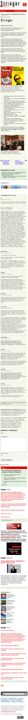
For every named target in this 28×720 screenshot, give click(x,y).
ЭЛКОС (20, 714)
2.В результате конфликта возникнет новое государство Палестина (14, 478)
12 (1, 403)
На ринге (4, 698)
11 (24, 402)
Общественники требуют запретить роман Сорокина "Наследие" (12, 678)
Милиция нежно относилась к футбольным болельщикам (6, 162)
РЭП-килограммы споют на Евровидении (12, 669)
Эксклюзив (5, 700)
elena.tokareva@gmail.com (8, 711)
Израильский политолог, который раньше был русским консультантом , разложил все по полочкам (13, 664)
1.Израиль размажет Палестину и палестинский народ (12, 475)
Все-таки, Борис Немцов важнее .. (10, 645)
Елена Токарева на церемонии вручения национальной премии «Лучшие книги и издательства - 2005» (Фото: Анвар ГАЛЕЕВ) (10, 152)
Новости (21, 698)
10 (22, 402)
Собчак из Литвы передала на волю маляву (12, 510)
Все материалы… (7, 520)
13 (3, 403)
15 (8, 403)
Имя (2, 433)
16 (10, 403)
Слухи (12, 700)
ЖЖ (19, 536)
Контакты (21, 701)
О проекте (14, 701)
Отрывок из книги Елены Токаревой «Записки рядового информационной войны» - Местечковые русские (13, 173)
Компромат (12, 698)
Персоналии (5, 701)
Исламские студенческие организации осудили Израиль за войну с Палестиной (13, 654)
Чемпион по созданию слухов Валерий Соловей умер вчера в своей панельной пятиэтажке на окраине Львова (14, 505)
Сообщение (4, 436)
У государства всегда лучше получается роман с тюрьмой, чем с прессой (14, 176)
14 (5, 403)
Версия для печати (6, 17)
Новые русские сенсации (7, 630)
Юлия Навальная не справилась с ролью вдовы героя (13, 561)
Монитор (19, 700)
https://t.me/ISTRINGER (8, 536)
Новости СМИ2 (4, 464)
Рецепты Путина (5, 516)
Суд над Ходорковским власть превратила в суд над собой (19, 162)
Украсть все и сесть (6, 513)
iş (1, 198)
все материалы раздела (19, 10)
